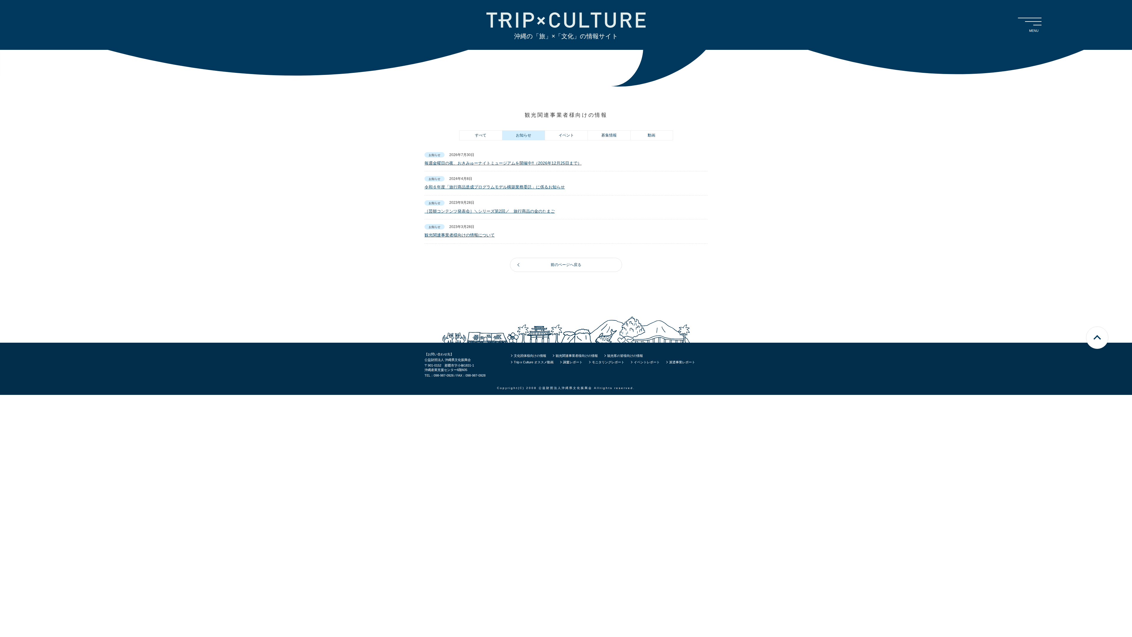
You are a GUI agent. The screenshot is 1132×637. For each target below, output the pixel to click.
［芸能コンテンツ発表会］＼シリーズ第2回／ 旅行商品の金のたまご (489, 211)
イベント (566, 135)
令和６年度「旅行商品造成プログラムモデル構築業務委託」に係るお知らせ (494, 187)
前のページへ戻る (566, 264)
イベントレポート (647, 362)
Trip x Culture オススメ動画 (534, 362)
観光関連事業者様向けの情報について (459, 235)
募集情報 (609, 135)
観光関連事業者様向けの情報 (577, 355)
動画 (651, 135)
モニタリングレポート (608, 362)
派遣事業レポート (682, 362)
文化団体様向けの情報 (530, 355)
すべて (480, 135)
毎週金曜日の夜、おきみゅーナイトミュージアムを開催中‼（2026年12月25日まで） (503, 163)
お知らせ (523, 135)
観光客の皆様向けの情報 (625, 355)
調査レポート (573, 362)
